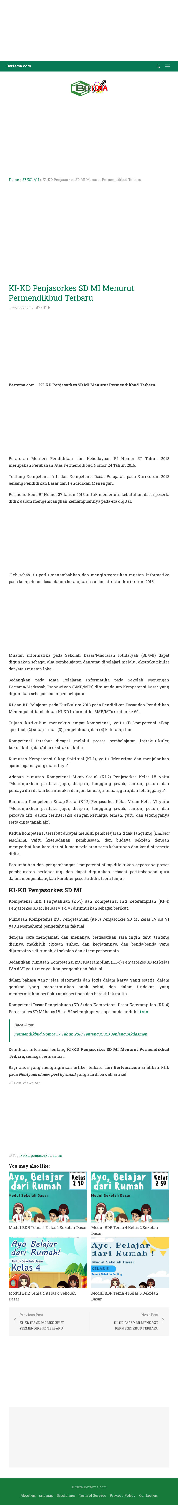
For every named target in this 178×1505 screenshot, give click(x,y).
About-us (28, 1495)
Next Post (136, 1321)
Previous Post (42, 1321)
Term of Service (92, 1495)
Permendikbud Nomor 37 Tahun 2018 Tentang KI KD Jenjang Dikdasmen (80, 1034)
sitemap (46, 1495)
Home (14, 179)
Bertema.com (19, 66)
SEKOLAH (30, 179)
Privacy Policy (123, 1495)
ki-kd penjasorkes (35, 1155)
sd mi (57, 1155)
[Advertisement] (89, 30)
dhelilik (43, 308)
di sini (143, 1011)
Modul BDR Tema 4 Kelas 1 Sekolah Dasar (48, 1227)
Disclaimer (66, 1495)
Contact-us (148, 1495)
